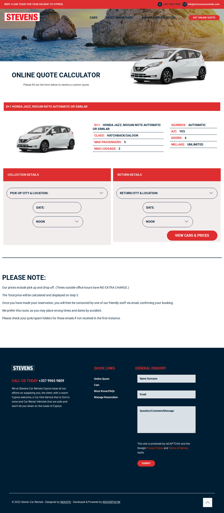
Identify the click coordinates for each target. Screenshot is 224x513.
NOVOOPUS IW (111, 502)
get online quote (204, 17)
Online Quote (101, 378)
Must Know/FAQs (104, 391)
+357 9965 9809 (171, 4)
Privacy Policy (154, 448)
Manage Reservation (106, 397)
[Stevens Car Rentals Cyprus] (22, 20)
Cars (96, 385)
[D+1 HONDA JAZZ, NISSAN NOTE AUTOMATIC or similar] (45, 160)
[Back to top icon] (207, 502)
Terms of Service (178, 448)
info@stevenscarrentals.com (204, 4)
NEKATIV (65, 502)
